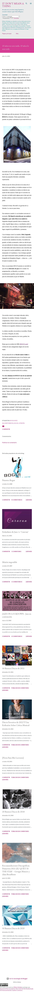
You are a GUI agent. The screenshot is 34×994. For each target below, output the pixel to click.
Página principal (6, 33)
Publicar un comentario (9, 442)
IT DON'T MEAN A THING (13, 5)
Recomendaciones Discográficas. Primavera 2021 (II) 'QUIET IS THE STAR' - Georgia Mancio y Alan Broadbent (16, 870)
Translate (16, 18)
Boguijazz (13, 420)
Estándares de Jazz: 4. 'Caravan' (15, 531)
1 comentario (16, 551)
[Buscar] (26, 3)
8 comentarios (16, 500)
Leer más (29, 500)
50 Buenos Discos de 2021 (13, 668)
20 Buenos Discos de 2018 (13, 811)
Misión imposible (9, 562)
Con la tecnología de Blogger (18, 978)
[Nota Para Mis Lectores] (13, 757)
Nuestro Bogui (8, 480)
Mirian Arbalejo (18, 987)
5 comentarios (16, 581)
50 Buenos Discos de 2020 (13, 928)
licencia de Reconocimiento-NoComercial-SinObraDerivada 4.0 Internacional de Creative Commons (16, 989)
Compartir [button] (6, 429)
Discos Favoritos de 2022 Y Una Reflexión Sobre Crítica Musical (15, 724)
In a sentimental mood (10, 423)
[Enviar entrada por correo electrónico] (3, 427)
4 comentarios (16, 636)
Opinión (21, 423)
